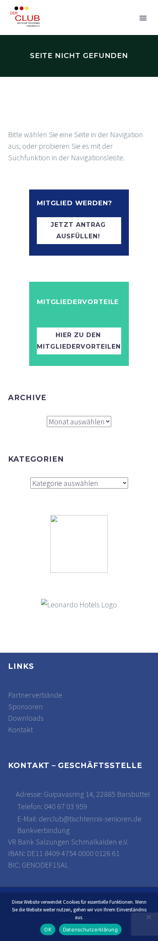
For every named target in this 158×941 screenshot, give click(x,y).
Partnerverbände (35, 695)
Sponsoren (25, 706)
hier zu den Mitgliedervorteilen (79, 340)
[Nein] (148, 917)
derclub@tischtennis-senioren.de (90, 818)
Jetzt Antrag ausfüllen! (78, 230)
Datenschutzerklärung (90, 929)
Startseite (90, 29)
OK (47, 929)
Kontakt (20, 729)
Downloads (26, 718)
